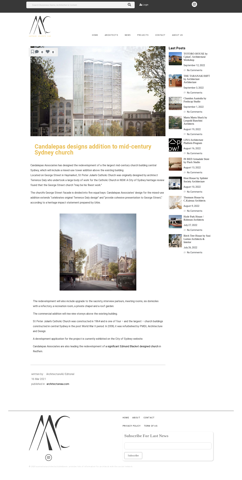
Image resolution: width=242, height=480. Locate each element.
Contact (160, 35)
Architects (111, 35)
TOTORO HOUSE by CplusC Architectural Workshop (196, 56)
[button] (143, 5)
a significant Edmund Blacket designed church (132, 346)
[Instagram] (194, 4)
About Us (177, 35)
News (128, 35)
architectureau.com (58, 384)
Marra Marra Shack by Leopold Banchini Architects (195, 120)
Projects (143, 35)
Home (95, 35)
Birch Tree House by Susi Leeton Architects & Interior (197, 238)
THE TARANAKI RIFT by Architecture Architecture (197, 79)
